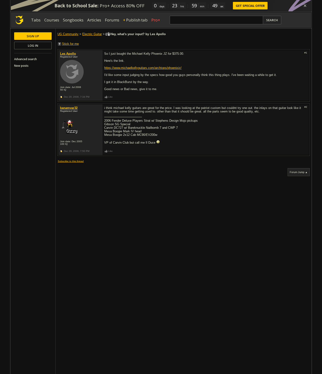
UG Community (68, 34)
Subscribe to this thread (71, 161)
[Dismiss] (305, 5)
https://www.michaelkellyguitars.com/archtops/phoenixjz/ (143, 68)
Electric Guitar (92, 34)
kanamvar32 (69, 108)
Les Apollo (68, 53)
